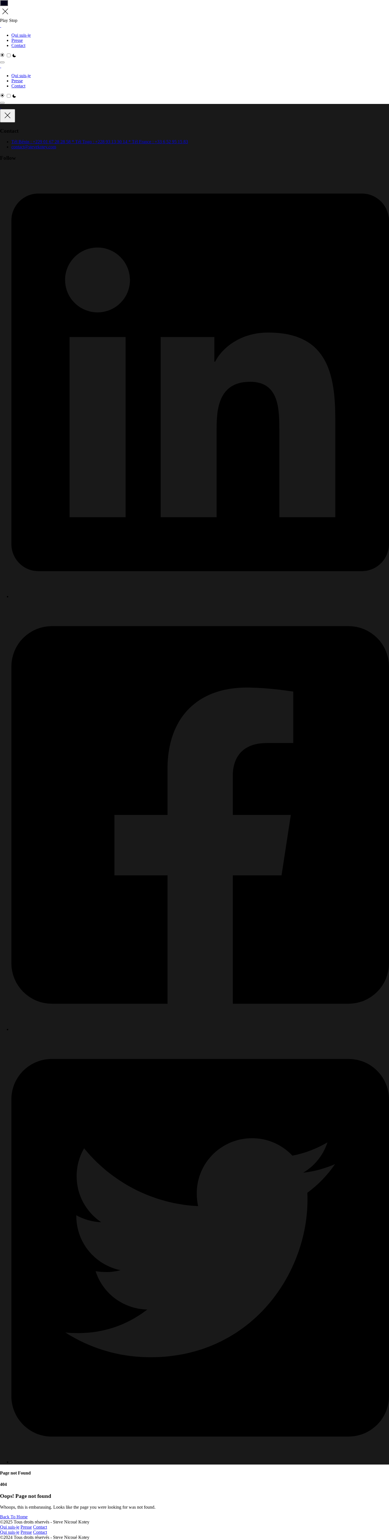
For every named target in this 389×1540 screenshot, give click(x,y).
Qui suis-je (21, 35)
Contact (18, 45)
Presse (17, 40)
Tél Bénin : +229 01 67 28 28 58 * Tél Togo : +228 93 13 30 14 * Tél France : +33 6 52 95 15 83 (99, 141)
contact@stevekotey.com (33, 146)
